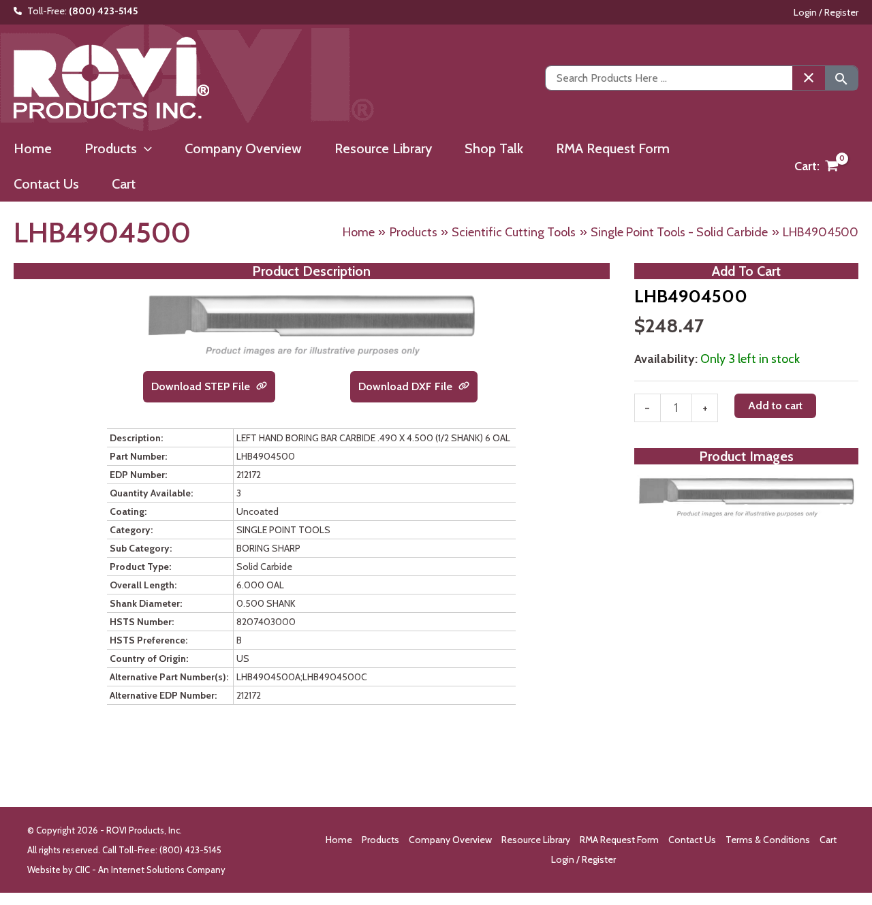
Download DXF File (406, 386)
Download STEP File (202, 386)
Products (380, 839)
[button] (144, 148)
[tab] (746, 508)
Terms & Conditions (768, 839)
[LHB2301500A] (746, 497)
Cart (828, 839)
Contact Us (692, 839)
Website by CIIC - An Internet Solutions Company (126, 869)
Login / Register (826, 12)
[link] (261, 386)
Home (339, 839)
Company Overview (450, 839)
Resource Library (535, 839)
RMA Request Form (619, 839)
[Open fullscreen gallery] (844, 508)
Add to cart (775, 406)
